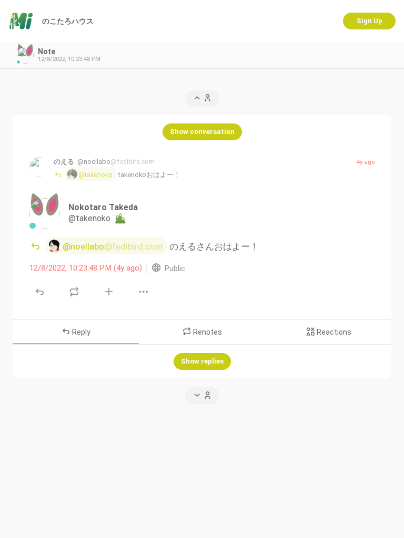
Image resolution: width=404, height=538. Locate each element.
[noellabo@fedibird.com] (39, 167)
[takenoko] (44, 213)
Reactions (333, 332)
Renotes (206, 332)
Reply (80, 332)
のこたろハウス (68, 21)
